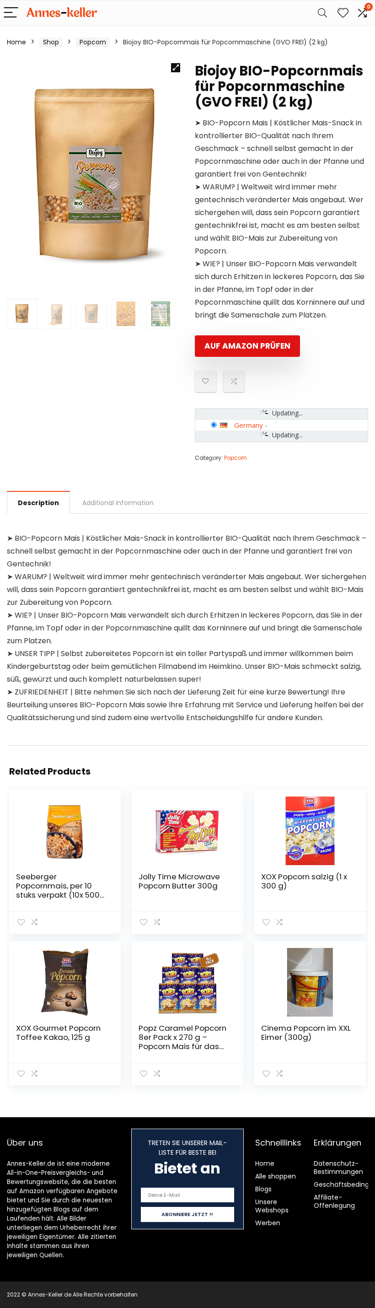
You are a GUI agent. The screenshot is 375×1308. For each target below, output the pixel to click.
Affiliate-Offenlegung (334, 1201)
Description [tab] (38, 502)
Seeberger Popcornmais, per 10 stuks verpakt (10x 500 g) (58, 890)
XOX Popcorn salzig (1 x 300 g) (304, 881)
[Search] (322, 13)
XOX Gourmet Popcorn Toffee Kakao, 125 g (58, 1033)
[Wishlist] (343, 13)
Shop (51, 42)
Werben (267, 1222)
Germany (248, 425)
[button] (175, 67)
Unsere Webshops (272, 1206)
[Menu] (11, 13)
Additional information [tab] (118, 502)
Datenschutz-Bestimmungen (338, 1167)
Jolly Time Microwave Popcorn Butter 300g (179, 881)
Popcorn (93, 42)
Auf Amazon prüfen (247, 345)
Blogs (263, 1189)
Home (16, 42)
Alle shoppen (275, 1176)
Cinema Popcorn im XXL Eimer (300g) (306, 1033)
